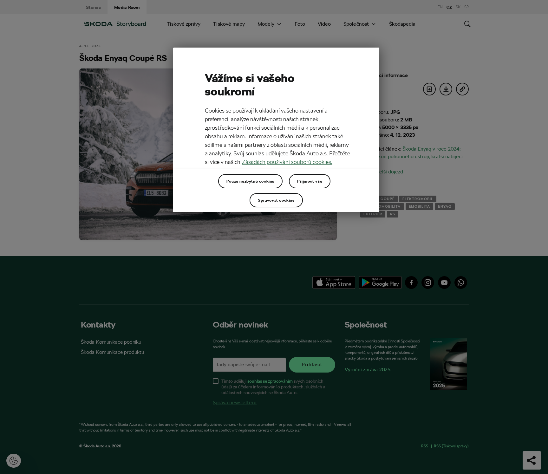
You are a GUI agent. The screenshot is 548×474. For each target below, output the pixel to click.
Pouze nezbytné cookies (250, 181)
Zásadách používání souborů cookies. (287, 162)
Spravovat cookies (276, 200)
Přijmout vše (309, 181)
